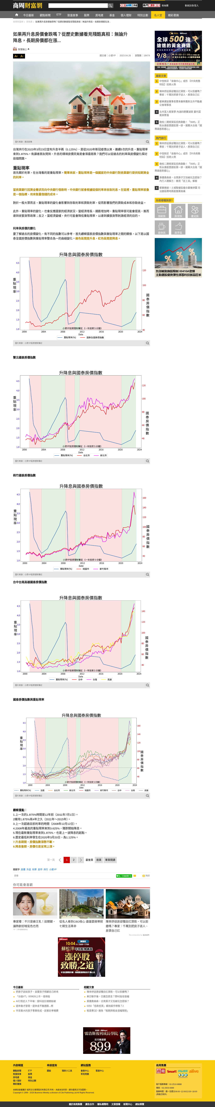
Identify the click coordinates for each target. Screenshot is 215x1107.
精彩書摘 (17, 1084)
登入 (196, 5)
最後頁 (89, 860)
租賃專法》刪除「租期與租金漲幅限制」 (108, 1010)
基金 (30, 1077)
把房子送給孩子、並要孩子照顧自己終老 (37, 991)
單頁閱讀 (110, 860)
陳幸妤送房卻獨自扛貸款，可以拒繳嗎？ (108, 991)
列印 (148, 875)
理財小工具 (67, 1070)
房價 (23, 869)
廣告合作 (89, 1104)
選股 (49, 1070)
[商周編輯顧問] (183, 1075)
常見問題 (85, 1074)
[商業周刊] (161, 1071)
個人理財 (17, 1080)
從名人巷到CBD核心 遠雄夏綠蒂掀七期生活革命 (81, 924)
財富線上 (22, 49)
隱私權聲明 (102, 1104)
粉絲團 (165, 5)
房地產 (16, 1077)
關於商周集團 (75, 1104)
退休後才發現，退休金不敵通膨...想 (34, 1006)
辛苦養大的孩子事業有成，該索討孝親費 (37, 1010)
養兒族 (195, 216)
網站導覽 (139, 1104)
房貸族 (178, 216)
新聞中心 (127, 1104)
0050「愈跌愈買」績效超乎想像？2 (105, 1006)
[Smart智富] (172, 1071)
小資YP (53, 869)
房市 (40, 869)
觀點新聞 (17, 1070)
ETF (30, 1070)
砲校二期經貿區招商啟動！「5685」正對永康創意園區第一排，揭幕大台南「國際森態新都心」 (178, 125)
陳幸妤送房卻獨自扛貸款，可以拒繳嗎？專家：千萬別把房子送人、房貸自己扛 (127, 926)
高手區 (178, 232)
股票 (30, 1074)
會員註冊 (189, 5)
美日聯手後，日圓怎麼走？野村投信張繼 (108, 996)
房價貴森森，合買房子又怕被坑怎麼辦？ (108, 1001)
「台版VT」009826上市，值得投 (33, 996)
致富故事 (17, 1074)
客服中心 (100, 1070)
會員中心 (85, 1070)
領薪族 (162, 216)
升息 (29, 869)
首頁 (19, 14)
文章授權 (115, 1104)
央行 (46, 869)
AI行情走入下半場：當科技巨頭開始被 (36, 1001)
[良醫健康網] (183, 1071)
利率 (34, 869)
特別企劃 (32, 1080)
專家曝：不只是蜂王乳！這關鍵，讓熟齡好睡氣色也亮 (34, 924)
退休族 (162, 232)
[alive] (194, 1071)
